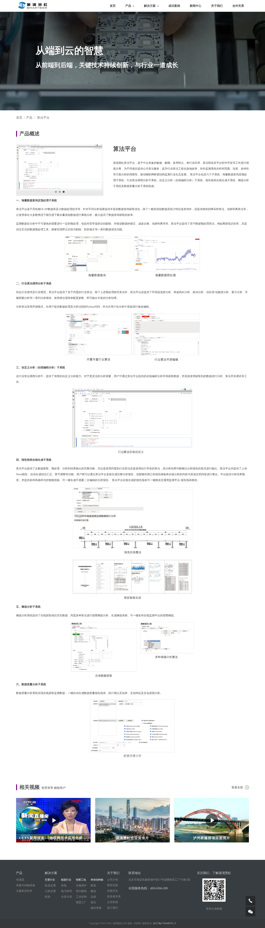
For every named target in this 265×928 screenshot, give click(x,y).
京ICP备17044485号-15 (164, 923)
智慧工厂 (81, 902)
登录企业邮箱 (214, 908)
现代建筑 (81, 891)
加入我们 (112, 908)
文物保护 (81, 885)
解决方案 (150, 5)
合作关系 (238, 5)
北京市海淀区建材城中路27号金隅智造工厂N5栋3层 (159, 879)
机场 (47, 896)
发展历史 (112, 891)
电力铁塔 (66, 891)
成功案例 (174, 5)
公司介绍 (112, 879)
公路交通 (50, 891)
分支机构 (112, 902)
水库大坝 (66, 896)
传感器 (20, 879)
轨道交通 (50, 885)
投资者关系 (114, 896)
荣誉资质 (112, 885)
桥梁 (93, 885)
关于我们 (217, 5)
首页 (113, 5)
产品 (128, 5)
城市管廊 (96, 908)
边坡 (93, 896)
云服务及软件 (24, 891)
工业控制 (81, 896)
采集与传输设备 (25, 885)
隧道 (93, 891)
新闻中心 (195, 5)
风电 (64, 885)
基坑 (93, 902)
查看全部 (237, 787)
